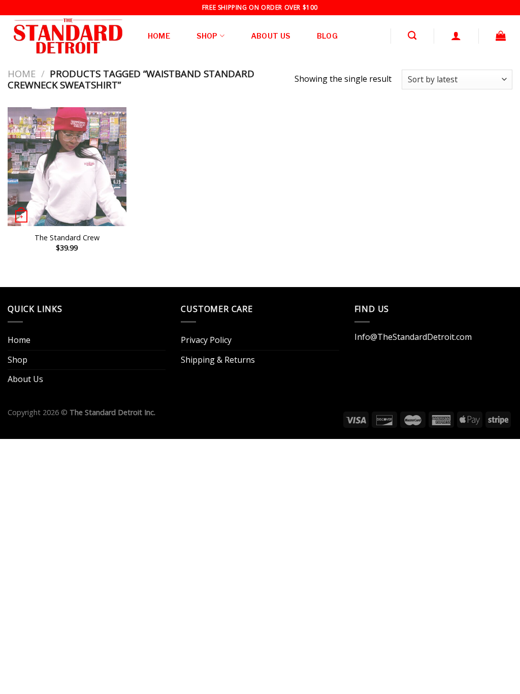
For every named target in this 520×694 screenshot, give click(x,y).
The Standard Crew (67, 237)
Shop (207, 36)
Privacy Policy (206, 339)
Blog (327, 36)
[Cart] (500, 35)
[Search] (412, 35)
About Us (270, 36)
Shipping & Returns (218, 359)
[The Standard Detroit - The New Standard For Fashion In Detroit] (67, 36)
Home (159, 36)
